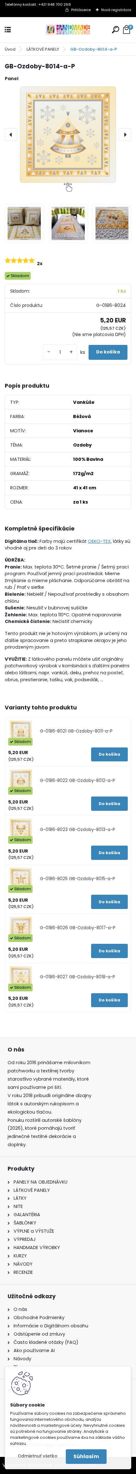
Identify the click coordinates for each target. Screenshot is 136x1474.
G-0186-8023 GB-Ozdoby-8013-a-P (77, 830)
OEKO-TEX (99, 541)
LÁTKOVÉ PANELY (43, 49)
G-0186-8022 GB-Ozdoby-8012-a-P (77, 781)
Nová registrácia (116, 9)
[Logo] (68, 30)
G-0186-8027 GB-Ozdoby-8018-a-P (77, 977)
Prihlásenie (81, 9)
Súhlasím (86, 1456)
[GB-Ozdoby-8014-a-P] (68, 134)
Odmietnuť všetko (37, 1456)
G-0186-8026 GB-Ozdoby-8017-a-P (77, 928)
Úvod (10, 49)
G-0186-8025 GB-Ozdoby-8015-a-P (77, 879)
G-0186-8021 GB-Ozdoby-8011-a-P (76, 731)
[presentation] (11, 134)
